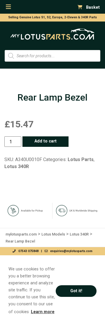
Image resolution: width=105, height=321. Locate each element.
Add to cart (45, 141)
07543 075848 (27, 251)
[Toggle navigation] (8, 6)
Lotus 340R (16, 166)
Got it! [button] (76, 290)
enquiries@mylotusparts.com (70, 251)
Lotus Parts (81, 159)
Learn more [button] (43, 311)
